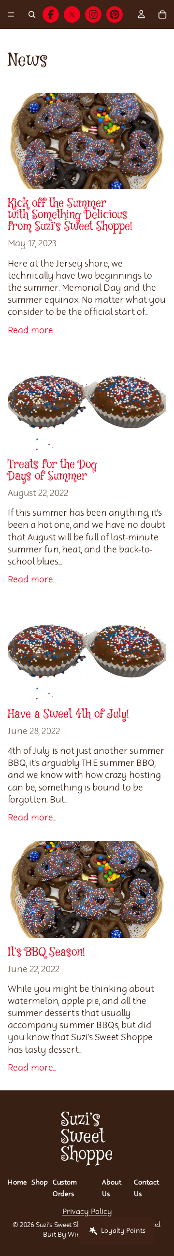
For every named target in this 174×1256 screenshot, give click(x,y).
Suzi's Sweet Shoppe (66, 1225)
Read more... (32, 330)
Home (17, 1182)
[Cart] (162, 14)
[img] (51, 14)
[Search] (32, 14)
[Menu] (11, 14)
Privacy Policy (87, 1211)
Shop (39, 1182)
